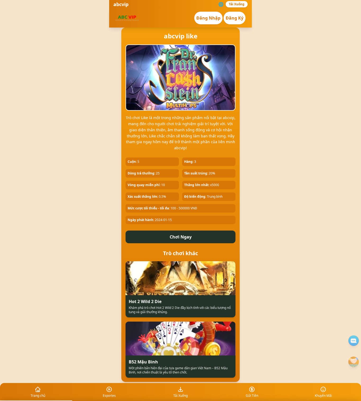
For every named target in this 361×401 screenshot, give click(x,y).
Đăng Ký (234, 18)
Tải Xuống (236, 4)
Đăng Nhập (208, 18)
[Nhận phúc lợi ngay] (353, 362)
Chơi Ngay (181, 237)
